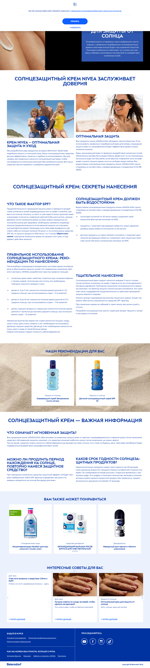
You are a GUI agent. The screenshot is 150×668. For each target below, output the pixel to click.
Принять (75, 21)
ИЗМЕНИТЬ (76, 28)
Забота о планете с (44, 656)
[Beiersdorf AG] (14, 664)
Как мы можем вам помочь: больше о (31, 651)
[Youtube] (84, 641)
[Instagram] (101, 641)
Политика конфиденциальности (42, 638)
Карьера (27, 656)
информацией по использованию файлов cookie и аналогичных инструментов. (96, 11)
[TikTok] (110, 641)
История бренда (14, 656)
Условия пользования (16, 638)
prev (8, 598)
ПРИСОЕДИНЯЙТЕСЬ (91, 633)
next (142, 598)
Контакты (62, 656)
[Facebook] (93, 641)
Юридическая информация (19, 642)
